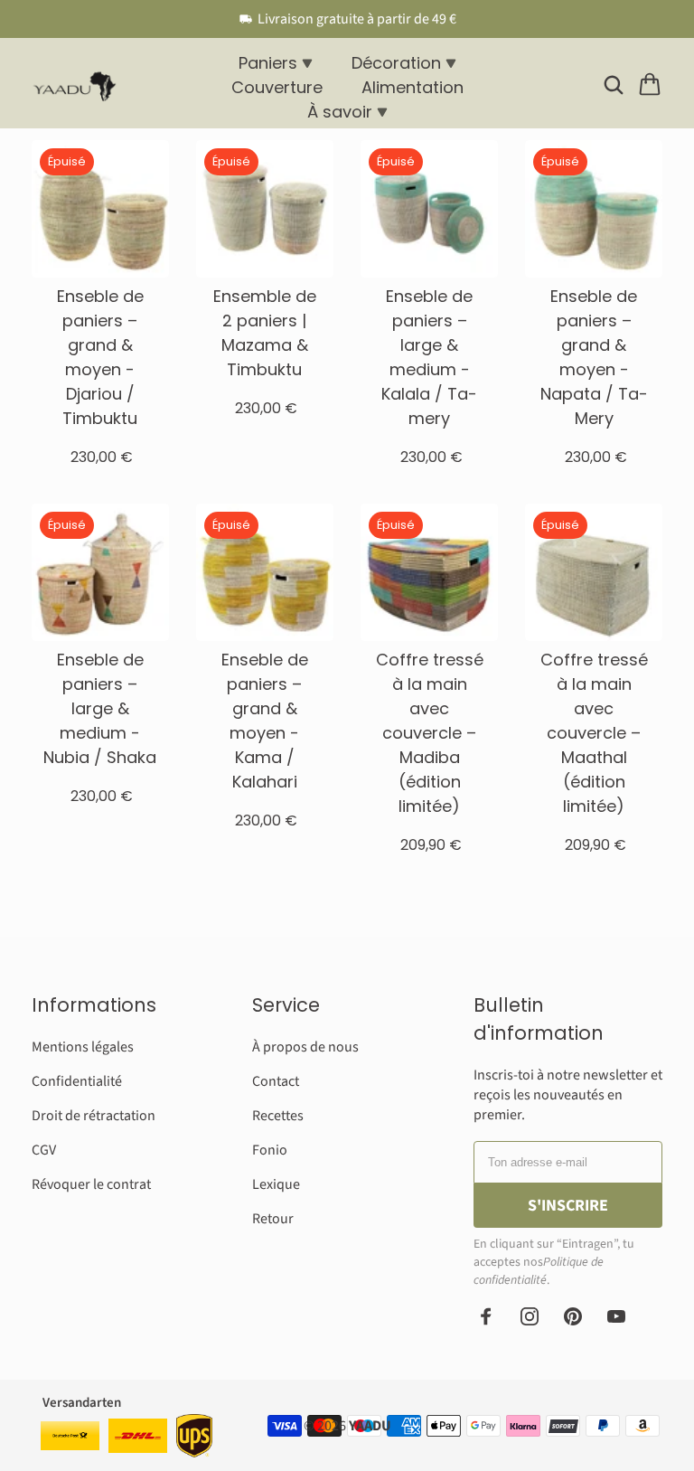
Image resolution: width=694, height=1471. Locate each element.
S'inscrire (568, 1205)
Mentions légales (83, 1047)
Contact (275, 1081)
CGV (44, 1150)
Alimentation (412, 87)
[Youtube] (616, 1316)
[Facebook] (486, 1316)
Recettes (278, 1116)
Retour (273, 1219)
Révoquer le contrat (91, 1184)
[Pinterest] (573, 1316)
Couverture (277, 87)
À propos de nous (305, 1047)
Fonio (269, 1150)
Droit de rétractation (93, 1116)
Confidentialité (77, 1081)
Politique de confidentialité (539, 1271)
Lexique (276, 1184)
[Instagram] (529, 1316)
